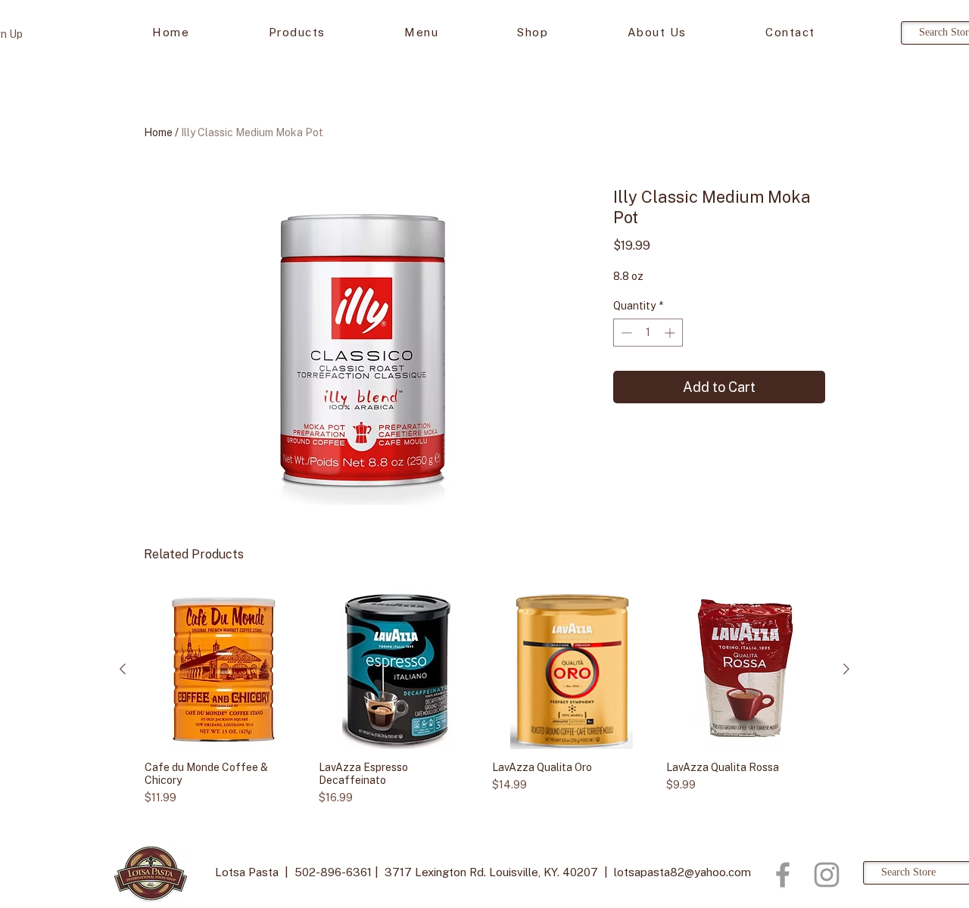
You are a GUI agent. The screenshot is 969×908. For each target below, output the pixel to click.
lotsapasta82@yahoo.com (682, 872)
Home (158, 132)
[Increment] (671, 332)
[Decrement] (624, 332)
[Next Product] (846, 669)
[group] (484, 698)
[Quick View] (224, 669)
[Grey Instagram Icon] (826, 874)
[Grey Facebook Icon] (782, 874)
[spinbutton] (648, 332)
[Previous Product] (123, 669)
